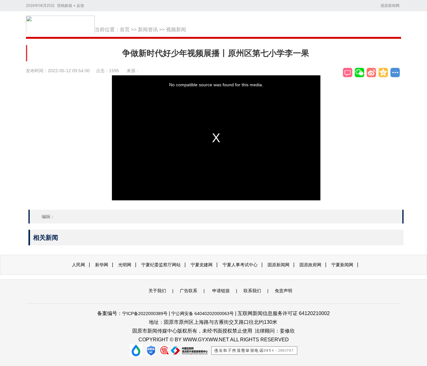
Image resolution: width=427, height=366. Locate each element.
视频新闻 (176, 29)
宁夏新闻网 (342, 264)
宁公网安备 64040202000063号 (202, 313)
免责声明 (283, 290)
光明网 (124, 264)
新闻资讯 (148, 29)
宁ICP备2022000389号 (145, 313)
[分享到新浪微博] (371, 72)
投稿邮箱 (64, 5)
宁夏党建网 (202, 264)
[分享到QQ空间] (383, 72)
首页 (125, 29)
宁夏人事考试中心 (240, 264)
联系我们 (252, 290)
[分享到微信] (359, 72)
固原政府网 (310, 264)
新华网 (101, 264)
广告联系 (188, 290)
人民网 (78, 264)
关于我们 (157, 290)
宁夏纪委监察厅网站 (161, 264)
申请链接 (221, 290)
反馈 (80, 5)
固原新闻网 (390, 5)
